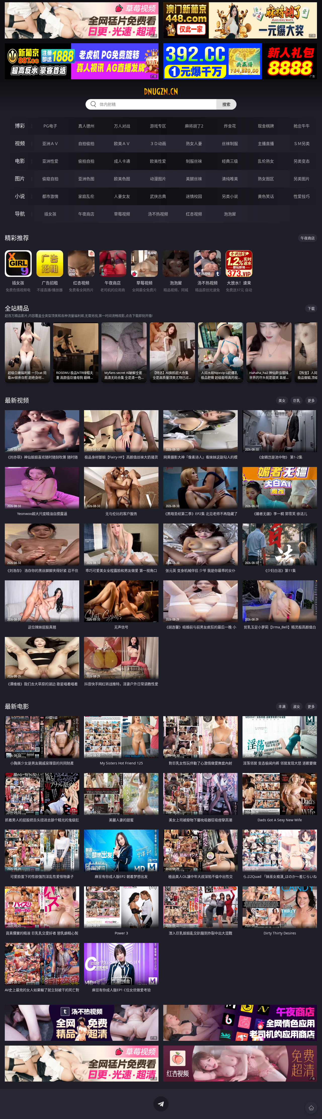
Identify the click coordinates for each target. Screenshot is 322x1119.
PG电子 (50, 126)
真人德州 (86, 126)
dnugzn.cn (161, 92)
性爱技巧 (302, 196)
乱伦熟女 (266, 161)
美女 (282, 400)
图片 (20, 178)
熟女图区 (266, 179)
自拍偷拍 (86, 143)
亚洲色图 (86, 179)
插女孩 (50, 214)
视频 (20, 143)
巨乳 (296, 400)
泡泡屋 (230, 214)
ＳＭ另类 (302, 143)
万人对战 (122, 126)
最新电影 (17, 706)
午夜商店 (86, 214)
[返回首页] (311, 1108)
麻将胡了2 (194, 126)
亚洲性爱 (50, 161)
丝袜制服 (230, 143)
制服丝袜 (194, 161)
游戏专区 (158, 126)
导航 (20, 213)
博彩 (20, 125)
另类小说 (230, 196)
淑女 (296, 706)
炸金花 (230, 126)
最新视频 (17, 400)
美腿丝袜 (194, 179)
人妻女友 (122, 196)
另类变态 (302, 161)
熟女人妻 (194, 143)
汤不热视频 (158, 214)
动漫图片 (158, 179)
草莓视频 (122, 214)
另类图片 (302, 179)
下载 (311, 308)
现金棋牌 (266, 126)
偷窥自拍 (50, 179)
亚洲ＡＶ (50, 143)
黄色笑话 (266, 196)
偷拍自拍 (86, 161)
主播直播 (266, 143)
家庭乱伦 (86, 196)
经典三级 (230, 161)
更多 (311, 400)
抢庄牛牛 (302, 126)
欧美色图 (122, 179)
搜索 (226, 104)
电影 (20, 161)
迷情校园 (194, 196)
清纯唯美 (230, 179)
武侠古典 (158, 196)
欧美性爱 (158, 161)
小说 (20, 196)
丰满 (282, 706)
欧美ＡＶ (122, 143)
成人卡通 (122, 161)
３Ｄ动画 (158, 143)
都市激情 (50, 196)
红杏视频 (194, 214)
